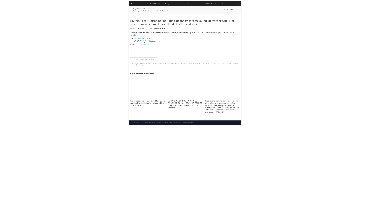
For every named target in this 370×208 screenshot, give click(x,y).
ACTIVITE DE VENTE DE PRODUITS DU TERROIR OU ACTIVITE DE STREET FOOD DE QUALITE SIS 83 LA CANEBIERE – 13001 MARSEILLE (185, 104)
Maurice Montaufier (159, 28)
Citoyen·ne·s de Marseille (143, 8)
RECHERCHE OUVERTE (229, 9)
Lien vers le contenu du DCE (146, 38)
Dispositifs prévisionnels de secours (144, 59)
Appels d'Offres (143, 45)
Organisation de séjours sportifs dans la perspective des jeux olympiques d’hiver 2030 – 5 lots (147, 103)
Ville (149, 45)
